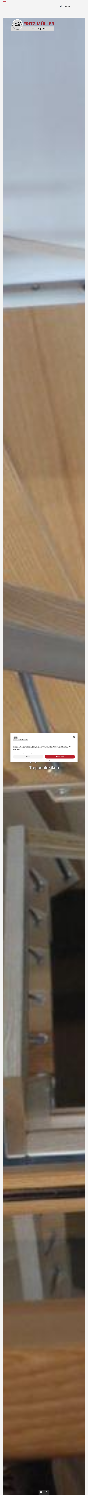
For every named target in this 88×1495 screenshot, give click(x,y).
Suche (61, 6)
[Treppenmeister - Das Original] (32, 25)
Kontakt (67, 6)
